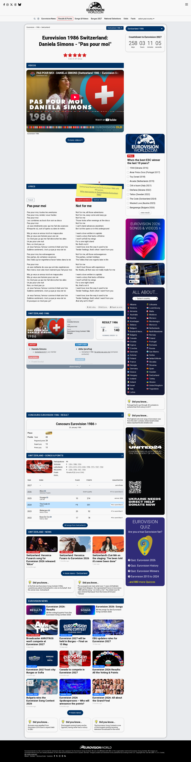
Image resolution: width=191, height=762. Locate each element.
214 (88, 498)
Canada (133, 338)
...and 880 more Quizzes (141, 581)
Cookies (50, 756)
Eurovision (30, 27)
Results (65, 19)
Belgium (133, 328)
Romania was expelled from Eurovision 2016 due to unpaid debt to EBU (41, 725)
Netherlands (154, 328)
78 (89, 518)
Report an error (116, 307)
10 (77, 498)
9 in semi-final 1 (117, 518)
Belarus (133, 325)
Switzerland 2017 (41, 352)
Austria (133, 318)
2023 (29, 511)
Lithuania (153, 304)
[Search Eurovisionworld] (34, 18)
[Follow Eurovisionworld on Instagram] (7, 4)
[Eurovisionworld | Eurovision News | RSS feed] (65, 756)
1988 (75, 464)
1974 (92, 467)
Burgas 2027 (96, 19)
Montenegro (154, 321)
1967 (97, 467)
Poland (152, 338)
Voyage (43, 498)
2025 (29, 498)
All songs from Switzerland (74, 525)
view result (145, 213)
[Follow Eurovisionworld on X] (11, 4)
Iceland (133, 379)
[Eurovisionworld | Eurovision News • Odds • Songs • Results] (95, 8)
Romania (153, 345)
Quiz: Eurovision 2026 (143, 560)
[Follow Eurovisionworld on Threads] (15, 4)
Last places (58, 467)
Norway (152, 335)
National (112, 19)
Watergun (44, 511)
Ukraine (152, 382)
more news (75, 712)
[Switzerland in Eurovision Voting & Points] (39, 466)
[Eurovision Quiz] (145, 545)
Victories (57, 464)
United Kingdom (156, 385)
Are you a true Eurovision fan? (145, 531)
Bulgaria (133, 335)
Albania (133, 304)
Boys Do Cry (45, 518)
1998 (88, 467)
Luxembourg (154, 308)
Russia (152, 348)
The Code (44, 505)
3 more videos (74, 140)
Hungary (133, 375)
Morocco (153, 325)
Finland (133, 358)
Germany (134, 368)
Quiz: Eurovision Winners (144, 571)
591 (88, 505)
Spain (151, 368)
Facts (133, 19)
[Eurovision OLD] (75, 128)
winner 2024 (119, 498)
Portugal (152, 341)
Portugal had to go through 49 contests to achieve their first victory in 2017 (143, 404)
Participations (59, 461)
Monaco (152, 318)
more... (56, 475)
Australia (134, 315)
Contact (32, 756)
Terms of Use (41, 756)
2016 (70, 467)
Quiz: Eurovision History (144, 565)
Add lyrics (103, 307)
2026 (29, 492)
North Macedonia (155, 331)
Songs (81, 19)
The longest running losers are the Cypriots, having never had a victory (74, 724)
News (48, 19)
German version (99, 200)
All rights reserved (31, 754)
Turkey (152, 379)
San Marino (154, 352)
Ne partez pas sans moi (102, 352)
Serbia (152, 355)
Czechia (133, 348)
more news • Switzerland (75, 573)
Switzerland (154, 375)
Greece (133, 372)
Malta (151, 311)
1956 (79, 464)
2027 (29, 485)
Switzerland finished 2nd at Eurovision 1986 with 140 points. (99, 190)
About (27, 756)
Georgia (133, 365)
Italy (132, 389)
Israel (132, 385)
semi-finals (119, 485)
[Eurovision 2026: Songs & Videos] (145, 245)
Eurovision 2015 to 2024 (144, 576)
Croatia (133, 341)
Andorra (133, 308)
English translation (83, 200)
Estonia (133, 355)
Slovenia (152, 365)
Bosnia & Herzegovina (137, 331)
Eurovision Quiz (145, 524)
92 (89, 511)
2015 (75, 467)
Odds (126, 19)
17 (77, 518)
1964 (101, 467)
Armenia (133, 311)
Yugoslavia (154, 389)
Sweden (152, 372)
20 (77, 511)
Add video (92, 307)
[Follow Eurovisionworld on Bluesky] (19, 4)
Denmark (134, 352)
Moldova (153, 315)
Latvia (132, 392)
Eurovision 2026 (145, 226)
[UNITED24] (145, 471)
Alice (45, 492)
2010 (79, 467)
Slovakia (152, 362)
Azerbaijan (134, 321)
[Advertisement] (12, 63)
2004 (84, 467)
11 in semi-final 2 (116, 492)
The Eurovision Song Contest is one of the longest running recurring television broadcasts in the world (107, 725)
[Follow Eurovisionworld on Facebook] (4, 4)
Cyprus (133, 345)
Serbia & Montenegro (156, 358)
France (133, 362)
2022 (29, 518)
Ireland (133, 382)
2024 (70, 464)
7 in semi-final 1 (117, 511)
